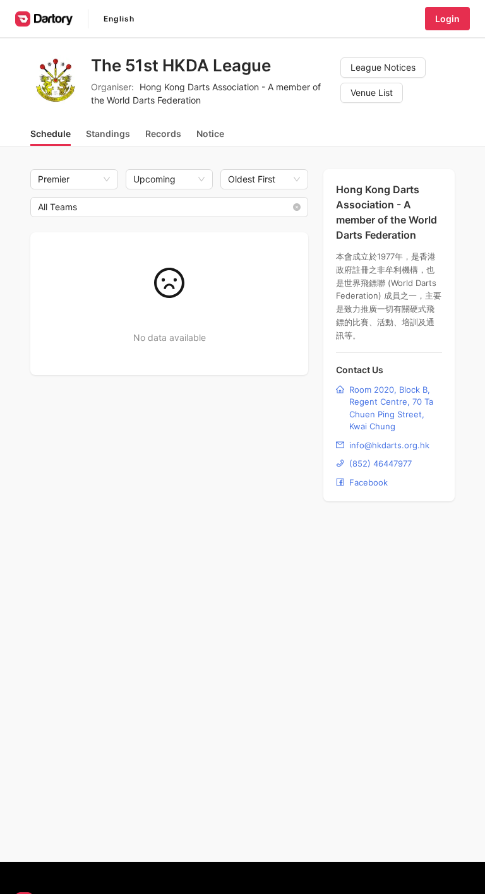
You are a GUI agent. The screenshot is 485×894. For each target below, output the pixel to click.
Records (163, 133)
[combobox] (163, 207)
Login (447, 18)
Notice (210, 133)
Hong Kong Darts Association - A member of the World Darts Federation (386, 212)
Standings (108, 133)
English (119, 18)
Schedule (50, 133)
